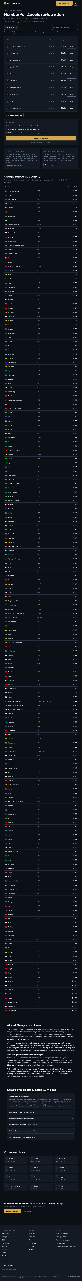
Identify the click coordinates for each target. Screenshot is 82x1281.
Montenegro (10, 622)
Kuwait (8, 396)
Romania (9, 822)
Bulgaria (9, 663)
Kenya (8, 872)
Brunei (8, 421)
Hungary (9, 789)
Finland (9, 797)
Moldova (9, 760)
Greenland (10, 233)
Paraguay (9, 902)
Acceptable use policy (63, 1240)
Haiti (8, 906)
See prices (27, 1211)
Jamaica (9, 739)
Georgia (9, 772)
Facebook (5, 1256)
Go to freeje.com (52, 165)
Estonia (13, 53)
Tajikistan (9, 316)
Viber (4, 1253)
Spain (12, 101)
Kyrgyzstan (10, 893)
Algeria (8, 387)
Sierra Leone (10, 241)
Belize (8, 580)
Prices (31, 1240)
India (8, 985)
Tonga (8, 195)
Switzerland (10, 1010)
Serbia (8, 977)
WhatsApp (5, 1233)
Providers (32, 1243)
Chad (8, 843)
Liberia (8, 212)
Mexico (9, 898)
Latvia (12, 67)
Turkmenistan (11, 254)
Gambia (9, 856)
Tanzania (9, 722)
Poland (12, 81)
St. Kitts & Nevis (12, 304)
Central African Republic (14, 245)
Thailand (9, 927)
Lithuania (9, 935)
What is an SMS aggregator (41, 1096)
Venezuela (10, 743)
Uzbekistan (10, 375)
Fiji (7, 404)
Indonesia (9, 810)
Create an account (65, 4)
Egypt (8, 969)
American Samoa (12, 224)
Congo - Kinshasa (12, 601)
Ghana (8, 488)
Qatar (8, 567)
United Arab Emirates (13, 400)
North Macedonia (12, 785)
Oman (8, 383)
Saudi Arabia (10, 199)
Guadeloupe (10, 605)
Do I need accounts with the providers (41, 1131)
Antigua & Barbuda (12, 266)
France (12, 94)
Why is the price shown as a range (41, 1112)
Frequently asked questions (65, 1246)
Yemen (8, 910)
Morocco (9, 668)
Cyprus (8, 697)
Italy (8, 973)
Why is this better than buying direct (41, 1137)
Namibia (9, 249)
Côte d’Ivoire (11, 889)
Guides (31, 1246)
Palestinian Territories (14, 709)
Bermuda (9, 228)
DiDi (3, 1240)
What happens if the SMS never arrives (41, 1125)
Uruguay (9, 429)
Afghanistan (10, 463)
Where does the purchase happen (41, 1119)
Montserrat (10, 438)
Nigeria (8, 371)
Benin (8, 274)
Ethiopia (9, 358)
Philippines (10, 885)
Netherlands (14, 87)
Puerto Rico (10, 751)
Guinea (8, 860)
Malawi (8, 283)
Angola (8, 262)
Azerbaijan (10, 216)
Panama (9, 300)
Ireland (8, 747)
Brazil (8, 818)
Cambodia (9, 835)
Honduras (9, 467)
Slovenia (9, 714)
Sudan (8, 634)
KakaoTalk (5, 1243)
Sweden (9, 764)
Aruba (8, 530)
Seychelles (10, 626)
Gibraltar (9, 981)
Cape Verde (10, 475)
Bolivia (8, 517)
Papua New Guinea (12, 450)
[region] (41, 599)
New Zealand (11, 1002)
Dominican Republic (13, 701)
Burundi (9, 258)
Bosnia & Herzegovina (14, 705)
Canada (9, 931)
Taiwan (8, 998)
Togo (8, 563)
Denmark (9, 776)
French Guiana (11, 630)
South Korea (10, 688)
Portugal (9, 684)
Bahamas (9, 576)
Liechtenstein (11, 362)
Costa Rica (10, 730)
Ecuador (9, 329)
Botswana (9, 354)
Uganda (9, 320)
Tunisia (8, 672)
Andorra (9, 237)
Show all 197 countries (14, 115)
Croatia (8, 718)
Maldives (9, 538)
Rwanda (9, 442)
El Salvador (10, 417)
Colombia (9, 525)
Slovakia (9, 726)
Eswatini (9, 425)
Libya (8, 647)
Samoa (8, 325)
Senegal (9, 308)
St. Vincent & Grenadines (14, 613)
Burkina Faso (10, 534)
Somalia (9, 341)
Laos (8, 337)
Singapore (10, 1006)
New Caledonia (11, 546)
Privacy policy (61, 1237)
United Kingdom (16, 46)
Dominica (9, 350)
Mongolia (9, 291)
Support (32, 1249)
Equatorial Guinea (12, 484)
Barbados (9, 509)
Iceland (9, 588)
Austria (8, 943)
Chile (8, 676)
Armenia (9, 270)
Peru (8, 346)
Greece (9, 693)
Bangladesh (10, 333)
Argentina (9, 864)
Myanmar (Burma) (12, 500)
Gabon (8, 412)
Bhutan (8, 513)
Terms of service (62, 1233)
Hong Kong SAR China (14, 801)
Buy (73, 46)
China (8, 826)
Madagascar (10, 521)
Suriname (9, 555)
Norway (9, 379)
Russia (8, 923)
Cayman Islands (11, 617)
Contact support (10, 1265)
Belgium (9, 964)
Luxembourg (10, 755)
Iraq (7, 220)
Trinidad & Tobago (12, 559)
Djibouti (9, 433)
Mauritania (10, 287)
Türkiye (9, 989)
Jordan (8, 279)
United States (15, 60)
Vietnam (9, 806)
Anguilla (9, 454)
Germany (13, 74)
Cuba (8, 571)
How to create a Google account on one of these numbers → (25, 22)
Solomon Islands (12, 191)
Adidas (4, 1249)
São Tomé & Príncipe (13, 642)
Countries (32, 1237)
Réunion (9, 638)
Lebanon (9, 208)
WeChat (4, 1246)
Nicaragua (9, 550)
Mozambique (10, 392)
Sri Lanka (9, 312)
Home (6, 10)
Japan (8, 960)
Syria (8, 659)
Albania (9, 780)
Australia (9, 994)
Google (4, 1237)
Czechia (9, 847)
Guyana (9, 496)
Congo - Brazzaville (13, 408)
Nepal (8, 295)
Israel (8, 956)
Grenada (9, 584)
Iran (7, 471)
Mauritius (9, 542)
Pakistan (9, 680)
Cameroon (9, 366)
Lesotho (9, 446)
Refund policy (61, 1243)
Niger (8, 596)
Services (12, 10)
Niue (8, 203)
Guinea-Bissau (11, 492)
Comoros (9, 592)
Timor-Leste (10, 479)
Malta (8, 734)
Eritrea (8, 458)
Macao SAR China (12, 881)
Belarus (9, 914)
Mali (7, 918)
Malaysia (9, 868)
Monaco (9, 655)
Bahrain (9, 504)
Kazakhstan (14, 108)
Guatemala (10, 651)
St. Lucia (9, 609)
